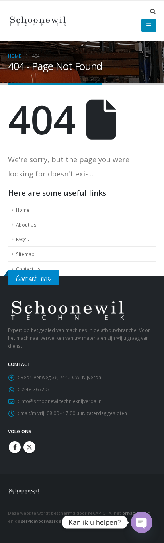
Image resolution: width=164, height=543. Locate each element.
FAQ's (22, 239)
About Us (26, 224)
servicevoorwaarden (42, 521)
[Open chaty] (141, 522)
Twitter (29, 447)
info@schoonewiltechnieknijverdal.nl (61, 401)
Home (22, 210)
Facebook (15, 447)
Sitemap (25, 254)
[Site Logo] (38, 21)
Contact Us (28, 269)
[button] (152, 12)
